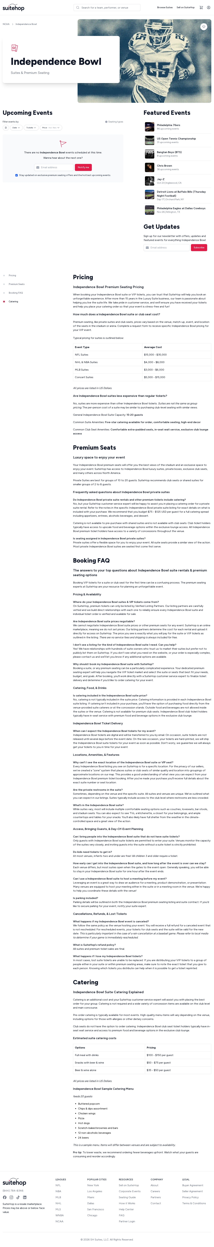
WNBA (60, 1215)
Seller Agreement (192, 1191)
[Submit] (78, 7)
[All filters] (6, 127)
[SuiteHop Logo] (13, 8)
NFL (58, 1185)
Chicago (92, 1215)
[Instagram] (11, 1197)
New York (93, 1185)
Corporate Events (130, 1191)
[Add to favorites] (203, 26)
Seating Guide (127, 1197)
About (154, 1185)
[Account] (208, 7)
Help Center (126, 1209)
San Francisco (95, 1209)
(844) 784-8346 (13, 1190)
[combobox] (107, 7)
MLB (58, 1197)
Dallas (90, 1203)
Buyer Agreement (192, 1185)
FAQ (121, 1215)
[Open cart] (201, 7)
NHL (58, 1203)
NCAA (6, 24)
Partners (156, 1197)
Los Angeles (94, 1191)
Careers (155, 1191)
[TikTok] (18, 1197)
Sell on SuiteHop (186, 7)
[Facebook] (5, 1197)
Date (15, 127)
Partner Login (127, 1221)
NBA (58, 1191)
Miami (90, 1197)
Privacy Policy (190, 1197)
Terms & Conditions (194, 1203)
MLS (58, 1209)
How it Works (127, 1203)
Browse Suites (165, 7)
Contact (156, 1203)
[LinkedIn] (25, 1197)
